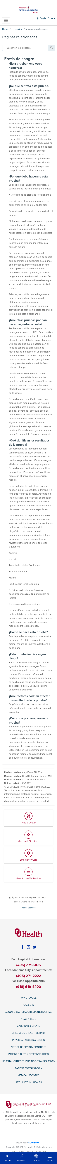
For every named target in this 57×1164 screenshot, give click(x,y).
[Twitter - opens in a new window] (34, 947)
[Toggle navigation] (6, 20)
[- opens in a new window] (28, 1104)
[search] (25, 48)
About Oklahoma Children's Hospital (28, 1012)
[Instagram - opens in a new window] (28, 947)
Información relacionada (37, 29)
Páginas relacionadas (19, 37)
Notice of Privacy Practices (28, 1047)
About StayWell (29, 907)
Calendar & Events (28, 1026)
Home (5, 29)
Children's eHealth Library (28, 1033)
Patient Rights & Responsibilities (28, 1054)
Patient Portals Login (28, 1068)
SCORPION (33, 1142)
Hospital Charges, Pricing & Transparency (28, 1061)
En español (17, 29)
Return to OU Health (29, 1082)
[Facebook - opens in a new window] (22, 947)
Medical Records (28, 1075)
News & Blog (28, 1019)
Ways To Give (28, 997)
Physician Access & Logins (28, 1040)
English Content (47, 18)
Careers (28, 1005)
